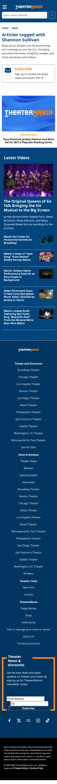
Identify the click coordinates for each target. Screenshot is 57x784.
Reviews (28, 468)
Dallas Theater (28, 510)
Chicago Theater (28, 377)
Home (5, 27)
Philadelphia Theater (28, 412)
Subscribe (28, 708)
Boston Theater (28, 391)
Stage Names (28, 608)
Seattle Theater (28, 426)
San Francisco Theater (28, 419)
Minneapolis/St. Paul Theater (28, 440)
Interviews (28, 482)
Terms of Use (36, 768)
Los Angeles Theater (28, 384)
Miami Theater (28, 405)
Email (11, 694)
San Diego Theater (28, 545)
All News (28, 573)
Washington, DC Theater (28, 433)
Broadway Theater (29, 370)
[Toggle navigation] (2, 6)
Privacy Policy (20, 768)
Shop (28, 615)
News (15, 27)
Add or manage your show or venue (28, 629)
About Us (28, 636)
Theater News (28, 134)
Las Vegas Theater (28, 398)
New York (28, 587)
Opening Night (28, 475)
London (28, 594)
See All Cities (28, 447)
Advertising (28, 622)
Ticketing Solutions (28, 643)
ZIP (8, 703)
